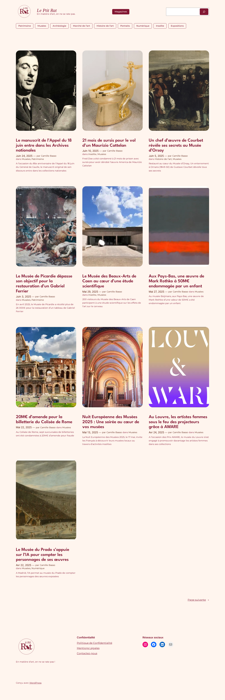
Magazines (121, 11)
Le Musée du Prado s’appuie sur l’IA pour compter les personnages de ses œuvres (42, 555)
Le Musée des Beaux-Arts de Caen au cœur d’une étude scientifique (109, 281)
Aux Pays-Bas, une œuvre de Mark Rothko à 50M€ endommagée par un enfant (176, 281)
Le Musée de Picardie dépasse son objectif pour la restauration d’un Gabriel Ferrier (44, 283)
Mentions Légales (88, 648)
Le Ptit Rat (47, 10)
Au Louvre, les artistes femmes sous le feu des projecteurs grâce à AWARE (178, 422)
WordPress (35, 682)
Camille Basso (48, 155)
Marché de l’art (81, 25)
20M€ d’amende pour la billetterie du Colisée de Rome (44, 419)
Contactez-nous (87, 653)
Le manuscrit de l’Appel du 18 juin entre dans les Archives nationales (44, 145)
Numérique (142, 25)
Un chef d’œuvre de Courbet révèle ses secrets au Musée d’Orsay (176, 145)
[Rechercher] (204, 11)
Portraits (125, 25)
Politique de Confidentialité (94, 642)
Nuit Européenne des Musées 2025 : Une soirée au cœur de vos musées (110, 422)
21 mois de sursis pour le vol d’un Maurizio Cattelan (109, 143)
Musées (42, 25)
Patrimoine (24, 25)
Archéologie (59, 25)
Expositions (177, 25)
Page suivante (198, 600)
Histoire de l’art (105, 25)
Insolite (160, 25)
